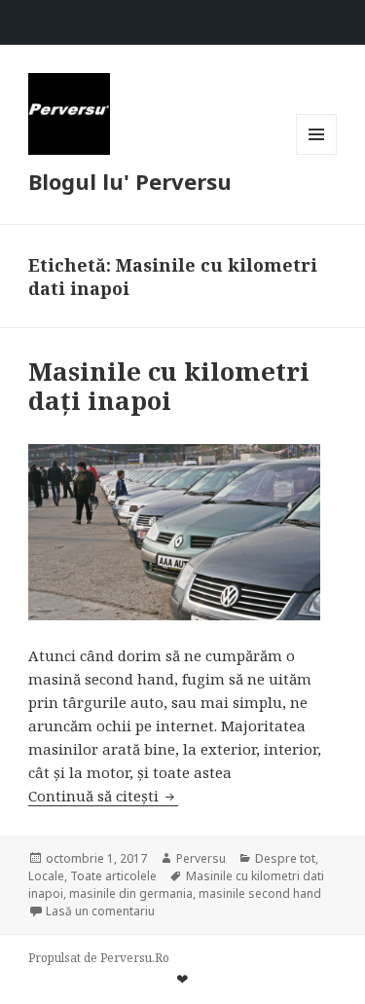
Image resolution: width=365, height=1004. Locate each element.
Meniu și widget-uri (317, 154)
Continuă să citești (103, 795)
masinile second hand (260, 893)
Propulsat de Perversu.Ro (98, 957)
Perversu (201, 858)
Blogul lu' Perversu (130, 181)
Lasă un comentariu (100, 911)
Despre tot (285, 858)
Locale (46, 876)
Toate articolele (113, 876)
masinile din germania (131, 893)
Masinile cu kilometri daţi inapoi (169, 385)
